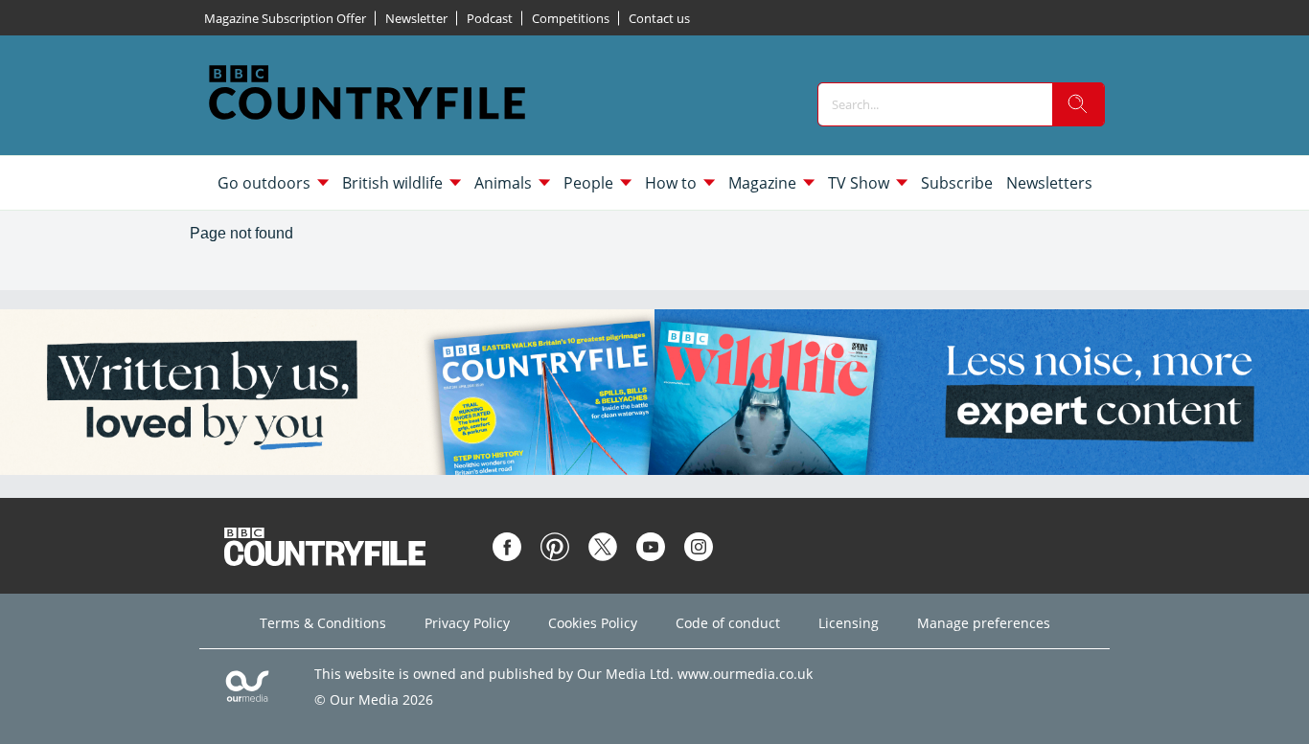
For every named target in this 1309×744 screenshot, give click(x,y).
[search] (1078, 104)
